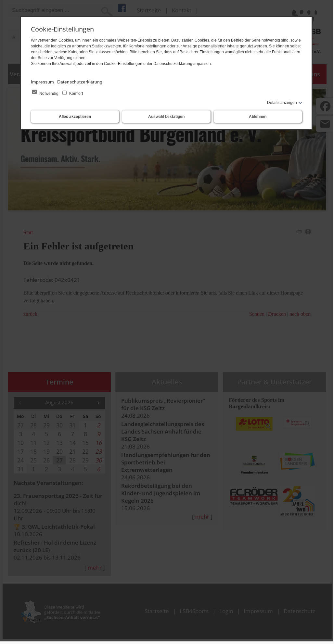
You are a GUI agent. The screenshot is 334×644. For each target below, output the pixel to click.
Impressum (42, 81)
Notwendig (48, 93)
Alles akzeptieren (75, 116)
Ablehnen (257, 116)
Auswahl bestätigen (166, 116)
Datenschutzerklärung (79, 81)
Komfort (75, 93)
